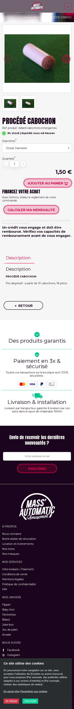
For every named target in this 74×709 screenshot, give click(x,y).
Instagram (13, 655)
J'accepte (30, 701)
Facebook (13, 650)
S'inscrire (37, 469)
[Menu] (68, 6)
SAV (4, 589)
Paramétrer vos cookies (33, 691)
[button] (66, 59)
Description (18, 257)
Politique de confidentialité (19, 584)
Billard (8, 17)
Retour (25, 306)
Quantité (8, 158)
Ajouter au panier (46, 183)
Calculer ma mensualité (31, 210)
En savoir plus (12, 691)
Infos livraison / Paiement (18, 569)
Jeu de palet (10, 629)
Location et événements (17, 543)
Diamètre (8, 141)
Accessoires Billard (29, 17)
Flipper (6, 604)
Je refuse (11, 701)
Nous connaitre (11, 533)
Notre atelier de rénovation (19, 538)
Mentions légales (13, 579)
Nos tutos (8, 548)
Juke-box (7, 624)
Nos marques (10, 553)
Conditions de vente (14, 574)
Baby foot (8, 609)
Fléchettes (9, 614)
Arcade (6, 634)
